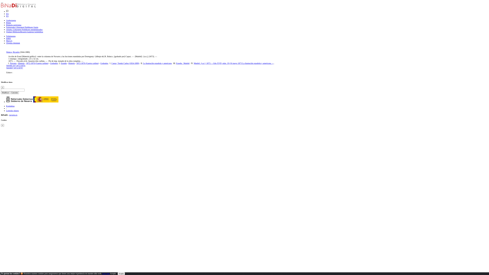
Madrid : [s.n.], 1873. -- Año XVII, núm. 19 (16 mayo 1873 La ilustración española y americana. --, (234, 63)
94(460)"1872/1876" (14, 68)
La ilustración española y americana (157, 63)
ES (7, 16)
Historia (21, 63)
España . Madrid (182, 63)
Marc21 (9, 41)
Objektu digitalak (13, 43)
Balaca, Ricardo (13, 52)
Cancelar (14, 93)
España (64, 63)
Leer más (106, 273)
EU (7, 14)
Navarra (13, 63)
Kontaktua (10, 106)
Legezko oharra (12, 111)
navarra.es (13, 115)
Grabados (54, 63)
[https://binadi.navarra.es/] (18, 7)
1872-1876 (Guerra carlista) (37, 63)
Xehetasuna (11, 36)
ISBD (8, 38)
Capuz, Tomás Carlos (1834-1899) (125, 63)
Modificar (5, 93)
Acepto (113, 273)
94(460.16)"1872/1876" (16, 66)
